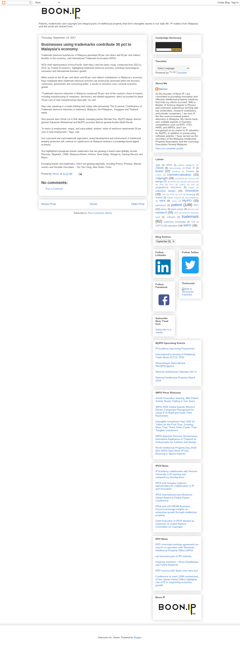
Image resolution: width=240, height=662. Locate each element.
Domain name (186, 182)
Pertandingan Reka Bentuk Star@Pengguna (170, 364)
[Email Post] (80, 173)
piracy (164, 209)
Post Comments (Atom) (100, 213)
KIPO (172, 194)
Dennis (163, 89)
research (161, 212)
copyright (161, 178)
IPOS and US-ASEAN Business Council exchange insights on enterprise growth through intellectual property (176, 510)
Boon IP (190, 168)
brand (159, 171)
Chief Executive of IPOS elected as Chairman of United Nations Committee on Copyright (174, 523)
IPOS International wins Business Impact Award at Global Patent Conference (173, 497)
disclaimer (172, 182)
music (174, 201)
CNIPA (158, 175)
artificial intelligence (186, 165)
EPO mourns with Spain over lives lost (176, 570)
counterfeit (179, 178)
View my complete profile (169, 148)
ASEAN (159, 168)
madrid (158, 197)
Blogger (137, 637)
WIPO (187, 225)
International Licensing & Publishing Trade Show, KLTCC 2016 (175, 356)
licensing (190, 194)
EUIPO (182, 185)
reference (191, 209)
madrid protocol (174, 198)
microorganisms (192, 198)
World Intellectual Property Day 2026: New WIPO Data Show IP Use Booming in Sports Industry (176, 450)
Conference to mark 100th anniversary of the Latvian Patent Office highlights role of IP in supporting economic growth (176, 581)
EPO (162, 185)
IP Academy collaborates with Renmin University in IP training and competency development (176, 474)
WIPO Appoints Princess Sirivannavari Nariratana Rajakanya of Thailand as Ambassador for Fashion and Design (176, 439)
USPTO (159, 226)
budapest (176, 171)
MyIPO (187, 200)
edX (197, 182)
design (159, 181)
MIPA (162, 200)
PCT (196, 205)
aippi (157, 165)
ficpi (192, 185)
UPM (193, 222)
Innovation (192, 190)
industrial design (165, 190)
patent (176, 205)
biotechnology (175, 168)
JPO (164, 194)
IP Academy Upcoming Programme (174, 348)
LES (180, 194)
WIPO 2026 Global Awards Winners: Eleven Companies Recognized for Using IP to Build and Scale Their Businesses (175, 411)
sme (157, 217)
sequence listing (189, 213)
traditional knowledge (175, 222)
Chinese (190, 171)
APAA (169, 165)
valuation (172, 225)
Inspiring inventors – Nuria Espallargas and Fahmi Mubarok (176, 563)
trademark (190, 216)
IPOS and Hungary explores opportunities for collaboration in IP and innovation (174, 486)
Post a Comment (54, 188)
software (171, 217)
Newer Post (48, 204)
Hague (191, 187)
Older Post (137, 204)
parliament (160, 205)
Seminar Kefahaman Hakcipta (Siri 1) (176, 371)
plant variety (177, 209)
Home (93, 204)
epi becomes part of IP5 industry (173, 556)
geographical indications (168, 187)
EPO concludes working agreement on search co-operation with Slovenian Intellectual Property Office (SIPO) (176, 547)
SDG (176, 213)
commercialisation (179, 174)
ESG (172, 185)
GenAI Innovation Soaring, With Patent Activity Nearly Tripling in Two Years (176, 399)
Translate (181, 72)
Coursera (191, 178)
